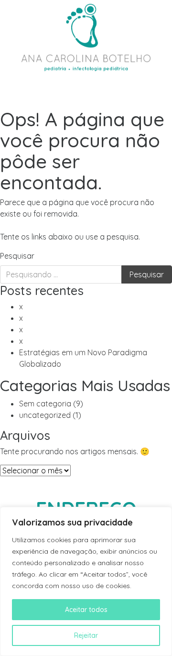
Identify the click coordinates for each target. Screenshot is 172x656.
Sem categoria (45, 403)
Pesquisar (17, 256)
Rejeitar (86, 635)
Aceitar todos (86, 609)
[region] (86, 581)
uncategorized (45, 415)
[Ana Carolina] (86, 36)
